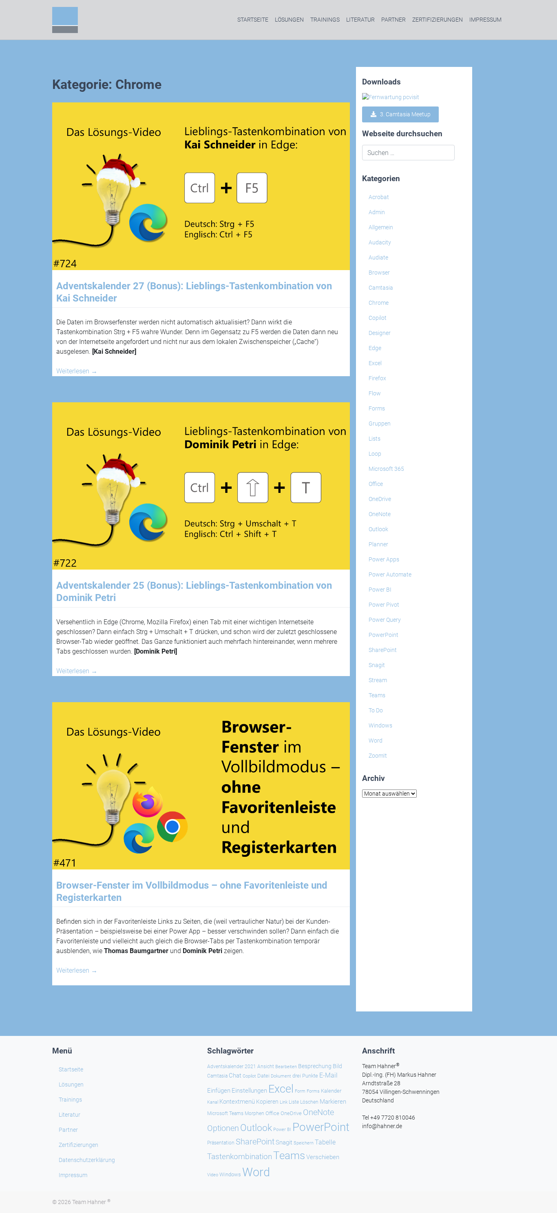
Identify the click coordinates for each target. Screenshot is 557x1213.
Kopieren (267, 1101)
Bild (337, 1066)
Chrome (379, 302)
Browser (379, 272)
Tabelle (325, 1142)
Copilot (378, 318)
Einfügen (218, 1090)
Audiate (378, 257)
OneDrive (380, 499)
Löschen (309, 1102)
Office (376, 484)
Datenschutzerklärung (87, 1160)
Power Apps (384, 559)
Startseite (252, 19)
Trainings (325, 19)
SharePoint (383, 650)
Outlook (378, 529)
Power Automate (390, 574)
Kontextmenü (237, 1101)
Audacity (380, 242)
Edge (375, 348)
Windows (380, 725)
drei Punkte (305, 1076)
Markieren (333, 1101)
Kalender (331, 1091)
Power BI (380, 589)
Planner (378, 544)
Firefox (377, 378)
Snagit (377, 665)
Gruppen (380, 423)
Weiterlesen (76, 371)
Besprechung (315, 1066)
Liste (294, 1102)
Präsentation (220, 1143)
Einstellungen (249, 1090)
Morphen (254, 1113)
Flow (375, 393)
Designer (380, 333)
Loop (375, 453)
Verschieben (322, 1157)
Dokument (281, 1076)
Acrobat (379, 197)
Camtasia (381, 287)
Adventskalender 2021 (231, 1066)
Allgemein (381, 227)
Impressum (485, 19)
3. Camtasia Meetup (403, 114)
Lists (374, 438)
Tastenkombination (239, 1156)
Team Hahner (91, 1202)
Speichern (304, 1143)
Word (375, 740)
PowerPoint (383, 635)
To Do (376, 710)
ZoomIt (378, 755)
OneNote (380, 514)
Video (212, 1175)
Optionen (223, 1128)
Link (283, 1102)
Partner (393, 19)
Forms (377, 408)
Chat (235, 1075)
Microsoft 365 (386, 469)
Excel (375, 363)
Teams (377, 695)
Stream (378, 680)
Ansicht (265, 1066)
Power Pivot (384, 604)
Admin (377, 212)
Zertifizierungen (437, 19)
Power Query (385, 619)
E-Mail (328, 1075)
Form (300, 1091)
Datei (263, 1076)
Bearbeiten (286, 1066)
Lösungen (289, 19)
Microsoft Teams (225, 1113)
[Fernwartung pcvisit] (390, 97)
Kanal (212, 1102)
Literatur (360, 19)
